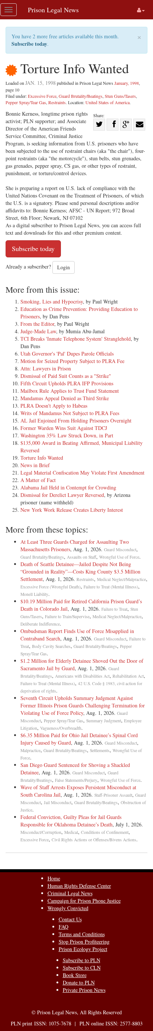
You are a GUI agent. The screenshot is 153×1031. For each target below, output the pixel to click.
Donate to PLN (79, 982)
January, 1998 (126, 83)
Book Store (75, 975)
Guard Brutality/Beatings (80, 96)
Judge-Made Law (38, 331)
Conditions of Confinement (104, 832)
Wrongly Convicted (68, 908)
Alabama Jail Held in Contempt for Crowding (68, 487)
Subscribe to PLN (81, 960)
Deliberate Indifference (40, 624)
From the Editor (37, 323)
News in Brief (35, 465)
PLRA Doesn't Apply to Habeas (53, 405)
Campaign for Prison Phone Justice (84, 900)
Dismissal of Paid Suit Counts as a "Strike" (65, 375)
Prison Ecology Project (83, 949)
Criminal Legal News (70, 893)
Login (63, 267)
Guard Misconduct (120, 549)
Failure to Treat (114, 609)
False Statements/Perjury (76, 780)
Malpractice (30, 750)
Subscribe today (29, 44)
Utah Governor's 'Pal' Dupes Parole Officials (67, 353)
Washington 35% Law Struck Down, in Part (66, 435)
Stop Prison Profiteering (84, 941)
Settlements (100, 750)
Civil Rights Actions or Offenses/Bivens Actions (94, 839)
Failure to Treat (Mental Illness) (111, 587)
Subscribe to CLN (82, 967)
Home (54, 878)
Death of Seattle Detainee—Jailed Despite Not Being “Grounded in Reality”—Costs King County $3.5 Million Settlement (80, 571)
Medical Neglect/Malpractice (121, 579)
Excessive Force (42, 96)
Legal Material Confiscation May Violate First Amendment (82, 472)
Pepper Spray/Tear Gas (26, 102)
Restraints (57, 102)
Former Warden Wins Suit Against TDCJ (63, 427)
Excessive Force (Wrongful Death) (50, 587)
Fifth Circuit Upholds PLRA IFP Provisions (66, 383)
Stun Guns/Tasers (120, 96)
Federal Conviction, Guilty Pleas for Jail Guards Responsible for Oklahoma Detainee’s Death (70, 820)
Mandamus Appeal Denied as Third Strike (64, 398)
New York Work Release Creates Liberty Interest (71, 509)
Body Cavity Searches (51, 646)
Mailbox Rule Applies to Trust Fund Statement (69, 390)
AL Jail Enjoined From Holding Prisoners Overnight (75, 420)
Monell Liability (34, 594)
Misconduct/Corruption (40, 832)
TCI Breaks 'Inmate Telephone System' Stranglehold (75, 338)
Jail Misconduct (57, 802)
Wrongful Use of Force (119, 557)
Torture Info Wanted (41, 457)
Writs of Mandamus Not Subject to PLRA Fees (69, 413)
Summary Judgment (103, 720)
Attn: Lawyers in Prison (45, 368)
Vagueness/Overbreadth (60, 728)
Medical (71, 832)
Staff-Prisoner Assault (113, 795)
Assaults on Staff (81, 557)
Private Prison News (84, 989)
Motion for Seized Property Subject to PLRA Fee (72, 360)
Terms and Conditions (82, 934)
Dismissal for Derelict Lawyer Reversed (62, 494)
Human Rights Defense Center (79, 885)
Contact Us (70, 919)
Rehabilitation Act (128, 676)
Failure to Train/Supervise (67, 616)
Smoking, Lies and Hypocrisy (51, 301)
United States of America (107, 102)
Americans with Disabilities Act (82, 676)
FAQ (63, 926)
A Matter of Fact (38, 480)
